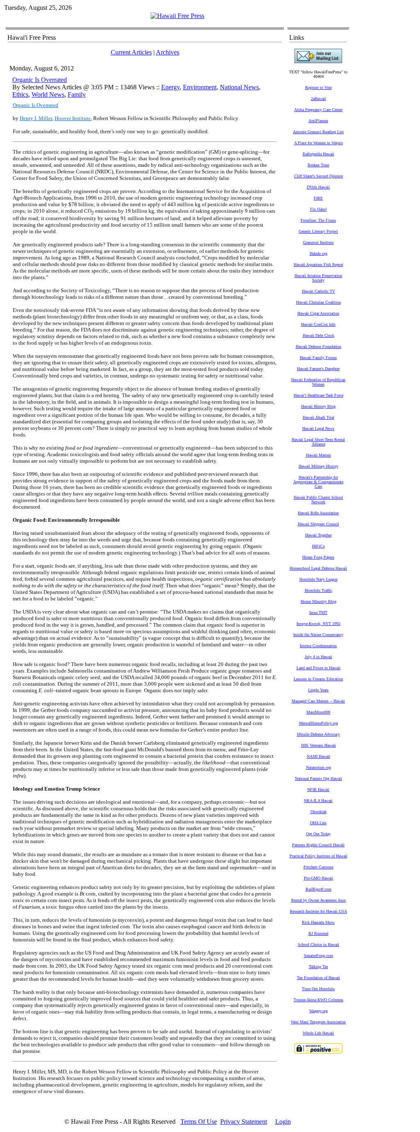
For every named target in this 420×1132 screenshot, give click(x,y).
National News (239, 87)
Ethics (20, 94)
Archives (167, 52)
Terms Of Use (198, 1121)
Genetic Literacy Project (318, 231)
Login (283, 1121)
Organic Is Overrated (39, 79)
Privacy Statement (243, 1121)
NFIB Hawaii (318, 789)
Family (77, 94)
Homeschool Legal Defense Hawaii (318, 568)
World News (48, 94)
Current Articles (131, 52)
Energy (170, 87)
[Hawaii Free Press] (177, 15)
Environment (200, 87)
